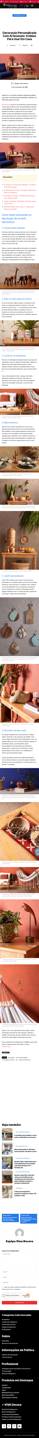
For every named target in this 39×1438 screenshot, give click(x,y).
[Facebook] (4, 1426)
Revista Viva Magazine (9, 1409)
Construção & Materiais (23, 1158)
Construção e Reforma (9, 1322)
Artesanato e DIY (19, 15)
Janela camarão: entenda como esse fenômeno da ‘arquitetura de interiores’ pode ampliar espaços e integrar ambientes (24, 1179)
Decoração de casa (21, 1146)
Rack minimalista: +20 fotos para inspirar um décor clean (25, 1150)
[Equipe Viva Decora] (12, 83)
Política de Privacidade (10, 1355)
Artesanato (11, 1057)
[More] (32, 45)
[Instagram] (9, 1426)
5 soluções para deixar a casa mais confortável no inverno (25, 1136)
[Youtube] (19, 1426)
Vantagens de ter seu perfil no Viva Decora (16, 1369)
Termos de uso (7, 1357)
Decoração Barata (21, 1057)
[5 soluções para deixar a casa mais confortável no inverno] (7, 1134)
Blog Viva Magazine (8, 1373)
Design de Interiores (9, 1327)
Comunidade (15, 1)
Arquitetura (6, 1319)
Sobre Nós (5, 1341)
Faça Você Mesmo (25, 1060)
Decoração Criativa (8, 1060)
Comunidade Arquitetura (10, 1414)
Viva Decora (5, 1)
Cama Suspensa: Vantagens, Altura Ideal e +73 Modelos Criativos (28, 1220)
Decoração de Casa (8, 1324)
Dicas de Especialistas (23, 1132)
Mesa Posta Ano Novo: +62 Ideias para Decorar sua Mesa (10, 1219)
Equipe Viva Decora (21, 83)
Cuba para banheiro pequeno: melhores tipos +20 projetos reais (25, 1193)
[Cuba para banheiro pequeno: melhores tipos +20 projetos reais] (7, 1191)
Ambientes (19, 1188)
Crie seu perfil (6, 1371)
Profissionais (6, 1329)
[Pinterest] (14, 1426)
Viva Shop (33, 1)
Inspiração (25, 1)
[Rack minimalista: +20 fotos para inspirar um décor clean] (7, 1148)
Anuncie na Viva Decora (10, 1343)
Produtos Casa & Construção (11, 1417)
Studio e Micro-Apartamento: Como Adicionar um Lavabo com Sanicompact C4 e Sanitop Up (25, 1164)
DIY (17, 1060)
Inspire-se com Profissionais (11, 1419)
